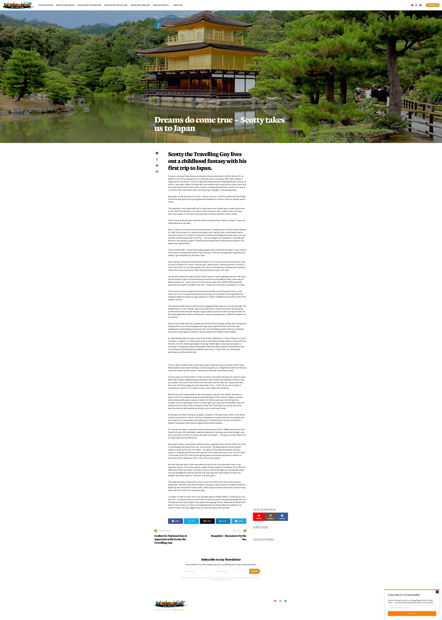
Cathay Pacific (204, 250)
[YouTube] (412, 5)
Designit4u (181, 610)
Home (156, 17)
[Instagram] (416, 5)
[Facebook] (420, 5)
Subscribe (431, 5)
